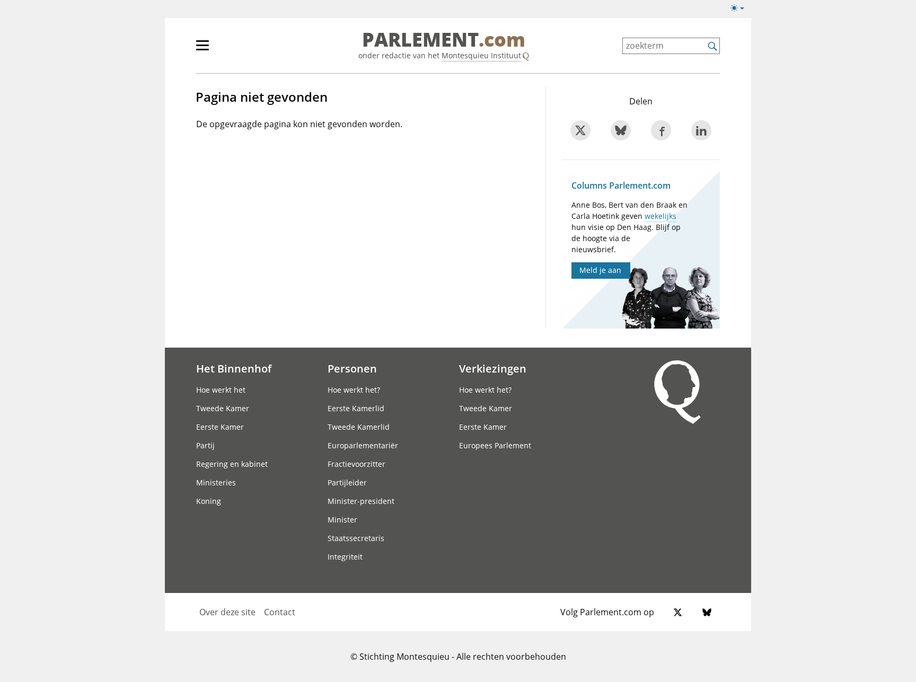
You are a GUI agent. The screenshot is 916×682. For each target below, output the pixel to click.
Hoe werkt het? (354, 390)
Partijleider (347, 482)
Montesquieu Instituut (481, 55)
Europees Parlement (495, 445)
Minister (342, 520)
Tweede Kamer (222, 408)
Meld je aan (600, 270)
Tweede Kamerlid (359, 427)
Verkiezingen (492, 368)
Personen (352, 368)
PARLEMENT (443, 40)
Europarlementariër (363, 445)
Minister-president (361, 501)
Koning (208, 501)
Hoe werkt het (220, 390)
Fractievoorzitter (356, 464)
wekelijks (660, 216)
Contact (279, 612)
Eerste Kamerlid (356, 408)
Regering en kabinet (232, 464)
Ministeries (216, 482)
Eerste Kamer (220, 427)
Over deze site (227, 612)
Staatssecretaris (356, 538)
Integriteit (345, 557)
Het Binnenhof (233, 368)
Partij (205, 445)
